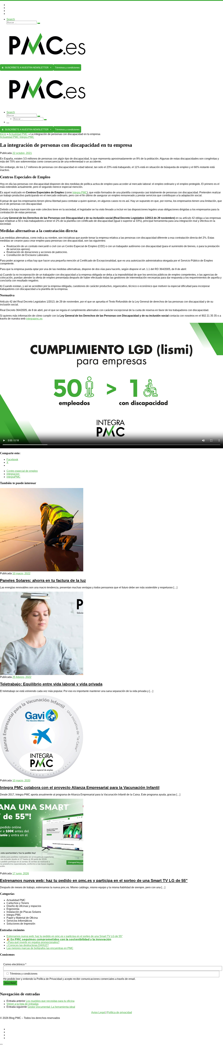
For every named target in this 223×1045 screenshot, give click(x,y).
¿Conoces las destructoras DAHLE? (28, 945)
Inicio (3, 134)
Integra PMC (79, 192)
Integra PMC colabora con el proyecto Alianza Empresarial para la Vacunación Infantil (79, 787)
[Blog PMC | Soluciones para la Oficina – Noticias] (47, 62)
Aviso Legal (98, 1012)
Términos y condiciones (67, 67)
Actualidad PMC (18, 134)
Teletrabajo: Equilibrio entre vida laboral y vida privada (51, 684)
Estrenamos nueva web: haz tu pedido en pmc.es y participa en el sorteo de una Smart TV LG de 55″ (94, 880)
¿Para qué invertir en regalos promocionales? (33, 942)
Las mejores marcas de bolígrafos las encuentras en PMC (40, 948)
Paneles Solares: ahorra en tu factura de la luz (43, 580)
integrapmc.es (34, 318)
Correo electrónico (14, 964)
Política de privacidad (119, 1012)
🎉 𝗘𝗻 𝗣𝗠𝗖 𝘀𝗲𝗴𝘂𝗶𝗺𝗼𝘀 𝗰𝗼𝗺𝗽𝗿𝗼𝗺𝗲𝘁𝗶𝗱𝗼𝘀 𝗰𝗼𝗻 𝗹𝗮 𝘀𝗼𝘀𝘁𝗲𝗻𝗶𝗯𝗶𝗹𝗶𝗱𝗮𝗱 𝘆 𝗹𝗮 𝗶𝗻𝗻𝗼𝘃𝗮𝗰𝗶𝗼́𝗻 (59, 939)
